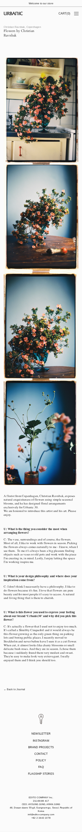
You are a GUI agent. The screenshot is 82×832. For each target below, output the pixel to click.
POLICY (41, 760)
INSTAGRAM (41, 740)
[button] (64, 13)
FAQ (41, 767)
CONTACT (41, 753)
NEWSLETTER (41, 733)
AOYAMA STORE (40, 781)
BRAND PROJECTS (41, 747)
